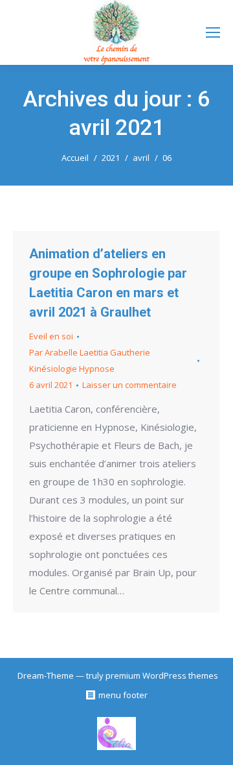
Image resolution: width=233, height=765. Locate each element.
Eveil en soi (51, 336)
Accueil (75, 158)
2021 (111, 158)
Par (89, 360)
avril (141, 158)
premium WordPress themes (161, 675)
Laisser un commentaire (129, 385)
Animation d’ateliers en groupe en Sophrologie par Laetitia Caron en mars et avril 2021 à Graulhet (108, 283)
